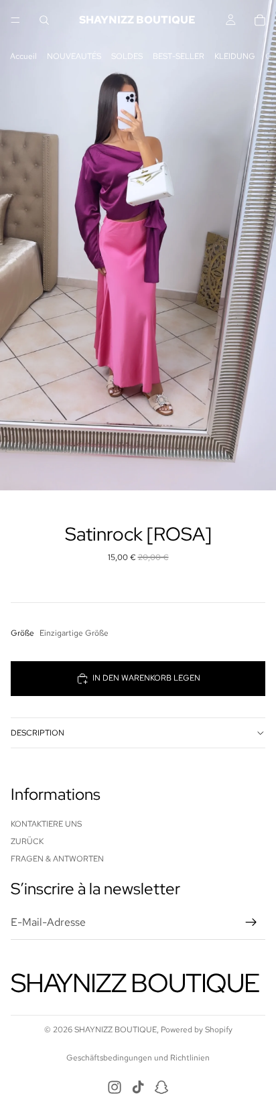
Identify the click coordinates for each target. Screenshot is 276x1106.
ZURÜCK (27, 841)
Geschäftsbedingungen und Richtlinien (138, 1057)
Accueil (23, 56)
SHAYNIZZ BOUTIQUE (115, 1029)
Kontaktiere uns (46, 823)
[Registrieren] (251, 922)
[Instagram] (115, 1087)
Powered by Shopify (196, 1029)
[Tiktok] (138, 1087)
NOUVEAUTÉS (74, 56)
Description (37, 733)
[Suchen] (44, 20)
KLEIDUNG (234, 56)
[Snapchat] (161, 1087)
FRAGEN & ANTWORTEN (57, 858)
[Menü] (15, 20)
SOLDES (127, 56)
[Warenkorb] (260, 20)
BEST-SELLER (178, 56)
